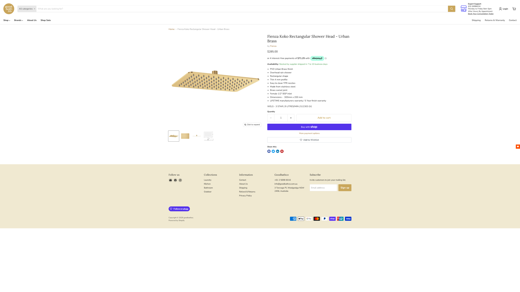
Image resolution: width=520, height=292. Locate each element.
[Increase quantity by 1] (290, 118)
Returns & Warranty (495, 20)
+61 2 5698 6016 (282, 180)
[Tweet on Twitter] (273, 151)
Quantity (271, 112)
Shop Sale (46, 20)
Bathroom (208, 187)
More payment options (309, 133)
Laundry (207, 180)
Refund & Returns (247, 191)
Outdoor (207, 191)
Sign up (345, 187)
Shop (6, 20)
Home (172, 29)
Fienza (273, 46)
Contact (513, 20)
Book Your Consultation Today (481, 13)
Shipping (476, 20)
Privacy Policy (245, 195)
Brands (18, 20)
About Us (32, 20)
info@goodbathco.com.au (285, 183)
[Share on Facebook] (269, 151)
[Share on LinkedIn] (277, 151)
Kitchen (207, 183)
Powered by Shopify (177, 220)
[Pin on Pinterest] (282, 151)
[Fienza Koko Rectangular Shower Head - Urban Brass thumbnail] (173, 136)
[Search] (451, 9)
